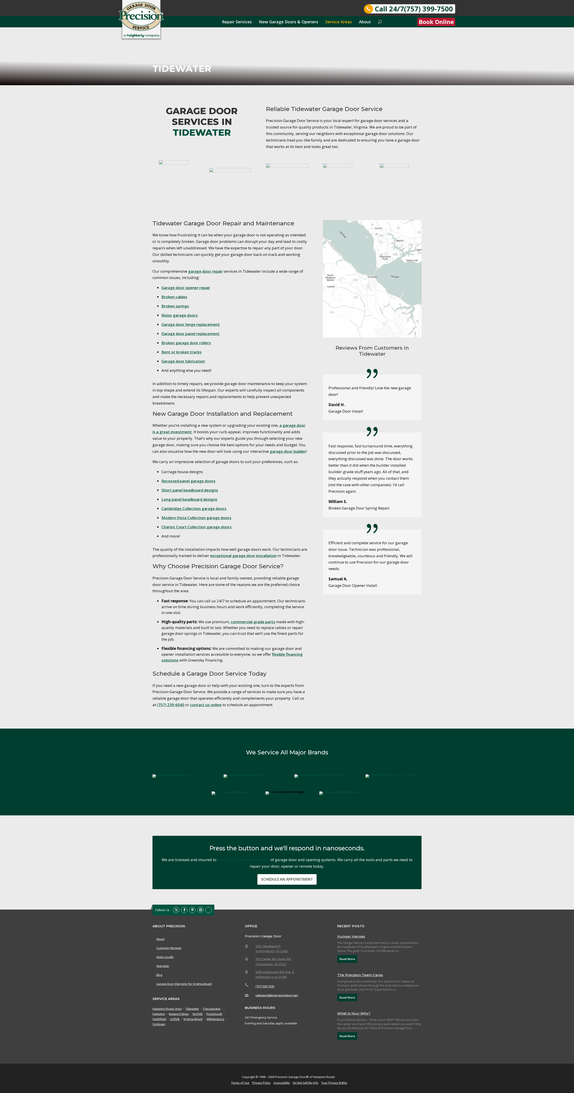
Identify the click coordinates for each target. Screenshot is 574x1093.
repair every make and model (243, 859)
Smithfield (159, 1019)
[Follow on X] (176, 910)
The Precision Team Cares (360, 975)
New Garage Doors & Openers (288, 21)
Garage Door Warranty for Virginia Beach (184, 984)
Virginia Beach (193, 1019)
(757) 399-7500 (264, 986)
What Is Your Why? (353, 1013)
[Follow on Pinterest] (192, 910)
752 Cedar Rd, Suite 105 (273, 959)
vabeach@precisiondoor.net (276, 995)
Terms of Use (240, 1083)
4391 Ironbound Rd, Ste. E (274, 972)
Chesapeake (211, 1009)
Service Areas (338, 21)
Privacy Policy (261, 1083)
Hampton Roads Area (167, 1009)
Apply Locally (165, 957)
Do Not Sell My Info (305, 1083)
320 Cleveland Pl (267, 946)
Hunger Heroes (351, 936)
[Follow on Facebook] (184, 910)
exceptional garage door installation (243, 555)
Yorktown (158, 1024)
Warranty (162, 966)
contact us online (206, 704)
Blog (159, 975)
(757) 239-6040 (170, 704)
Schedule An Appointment (287, 879)
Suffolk (175, 1019)
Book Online (436, 22)
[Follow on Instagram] (200, 910)
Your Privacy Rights (334, 1083)
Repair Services (237, 21)
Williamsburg (215, 1019)
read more (347, 959)
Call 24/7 (414, 8)
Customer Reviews (169, 948)
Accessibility (282, 1083)
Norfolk (198, 1014)
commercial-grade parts (253, 621)
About (365, 21)
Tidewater (192, 1009)
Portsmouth (214, 1014)
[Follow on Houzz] (208, 910)
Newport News (179, 1014)
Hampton (158, 1014)
